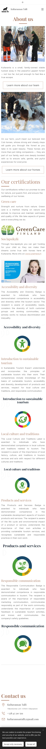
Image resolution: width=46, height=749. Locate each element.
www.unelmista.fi (33, 253)
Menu (42, 9)
